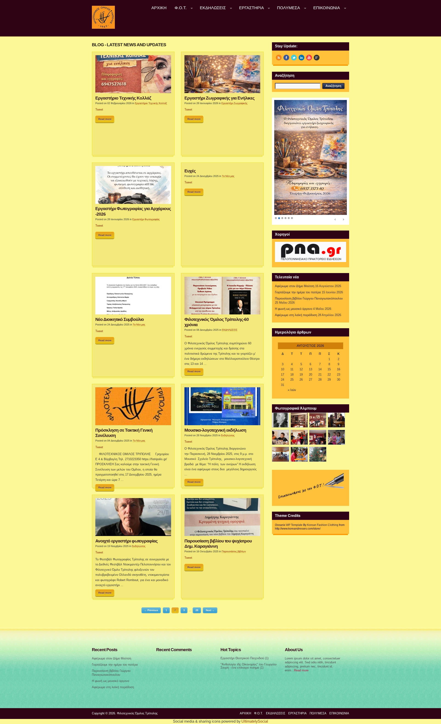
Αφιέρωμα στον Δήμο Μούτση (294, 286)
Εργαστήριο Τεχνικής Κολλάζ (123, 97)
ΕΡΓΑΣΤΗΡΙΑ (249, 8)
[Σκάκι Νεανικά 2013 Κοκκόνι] (336, 437)
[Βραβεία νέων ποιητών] (317, 437)
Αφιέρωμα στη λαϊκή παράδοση (296, 315)
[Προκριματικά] (299, 437)
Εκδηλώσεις (228, 435)
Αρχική (159, 8)
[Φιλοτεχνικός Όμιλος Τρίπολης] (103, 27)
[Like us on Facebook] (286, 58)
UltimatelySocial (254, 721)
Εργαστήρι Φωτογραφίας (146, 219)
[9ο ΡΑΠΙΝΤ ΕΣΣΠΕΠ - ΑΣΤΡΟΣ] (299, 454)
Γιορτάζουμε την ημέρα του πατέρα (298, 292)
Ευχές (190, 170)
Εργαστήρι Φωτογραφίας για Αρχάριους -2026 (133, 211)
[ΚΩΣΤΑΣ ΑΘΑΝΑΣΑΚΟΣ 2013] (280, 437)
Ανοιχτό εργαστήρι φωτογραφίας (126, 540)
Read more (104, 119)
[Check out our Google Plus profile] (317, 58)
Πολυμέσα (286, 8)
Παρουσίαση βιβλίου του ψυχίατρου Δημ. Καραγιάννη (218, 543)
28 (196, 610)
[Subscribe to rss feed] (279, 58)
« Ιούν (292, 390)
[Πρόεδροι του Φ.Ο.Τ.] (280, 420)
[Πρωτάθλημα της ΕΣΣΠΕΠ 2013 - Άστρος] (280, 454)
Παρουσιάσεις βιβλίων (234, 551)
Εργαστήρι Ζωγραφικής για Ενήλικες (219, 97)
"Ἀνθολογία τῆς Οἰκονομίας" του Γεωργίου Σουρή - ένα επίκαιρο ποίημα (248, 666)
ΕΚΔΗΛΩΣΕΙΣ (211, 8)
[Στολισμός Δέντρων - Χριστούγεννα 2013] (317, 454)
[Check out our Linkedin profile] (301, 58)
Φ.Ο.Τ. (179, 8)
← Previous (151, 610)
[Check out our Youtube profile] (309, 58)
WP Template (294, 525)
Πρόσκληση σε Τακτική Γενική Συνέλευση (124, 433)
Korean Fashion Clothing (322, 525)
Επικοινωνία (324, 8)
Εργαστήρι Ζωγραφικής (234, 103)
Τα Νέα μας (228, 176)
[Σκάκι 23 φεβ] (336, 420)
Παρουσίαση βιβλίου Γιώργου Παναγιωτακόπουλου (309, 298)
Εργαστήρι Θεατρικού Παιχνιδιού (242, 658)
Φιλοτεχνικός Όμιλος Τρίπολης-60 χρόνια (216, 322)
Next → (210, 610)
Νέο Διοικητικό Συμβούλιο (119, 319)
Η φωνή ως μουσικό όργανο (293, 309)
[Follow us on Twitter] (294, 58)
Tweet (99, 109)
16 (338, 369)
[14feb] (317, 420)
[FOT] (299, 420)
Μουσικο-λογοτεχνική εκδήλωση (215, 430)
